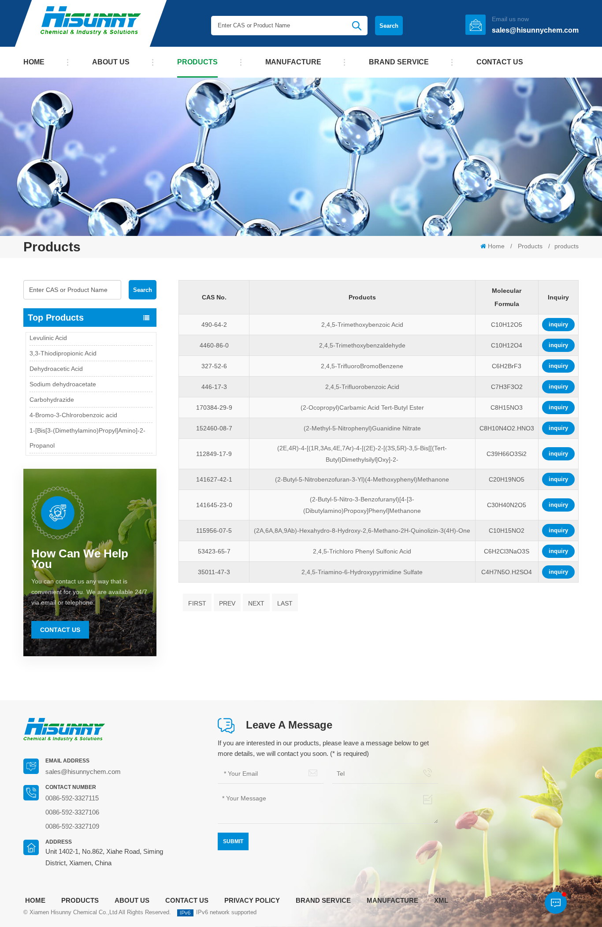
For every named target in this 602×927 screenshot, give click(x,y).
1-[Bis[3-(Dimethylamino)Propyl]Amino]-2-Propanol (87, 427)
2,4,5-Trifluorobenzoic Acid (362, 386)
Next (256, 603)
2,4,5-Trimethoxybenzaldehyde (362, 345)
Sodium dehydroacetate (63, 373)
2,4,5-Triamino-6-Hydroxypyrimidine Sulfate (362, 572)
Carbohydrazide (52, 388)
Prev (227, 603)
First (197, 603)
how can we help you (79, 558)
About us (111, 62)
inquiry (558, 324)
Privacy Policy (252, 900)
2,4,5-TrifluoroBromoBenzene (362, 366)
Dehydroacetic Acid (56, 358)
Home (34, 62)
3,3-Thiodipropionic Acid (63, 342)
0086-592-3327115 (72, 798)
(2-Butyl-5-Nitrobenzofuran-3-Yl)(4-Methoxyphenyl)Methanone (362, 479)
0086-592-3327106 (72, 812)
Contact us (499, 62)
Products (197, 62)
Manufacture (293, 62)
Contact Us (60, 629)
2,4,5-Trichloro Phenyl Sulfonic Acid (362, 551)
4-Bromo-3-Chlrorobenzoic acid (73, 404)
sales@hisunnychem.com (535, 30)
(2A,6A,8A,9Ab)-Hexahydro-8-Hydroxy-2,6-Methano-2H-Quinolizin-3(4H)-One (362, 530)
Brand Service (399, 62)
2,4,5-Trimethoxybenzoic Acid (362, 324)
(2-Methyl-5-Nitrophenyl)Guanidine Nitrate (362, 428)
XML (441, 900)
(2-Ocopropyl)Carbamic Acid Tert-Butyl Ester (362, 407)
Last (285, 603)
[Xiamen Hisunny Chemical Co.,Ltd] (90, 23)
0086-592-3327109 (72, 826)
